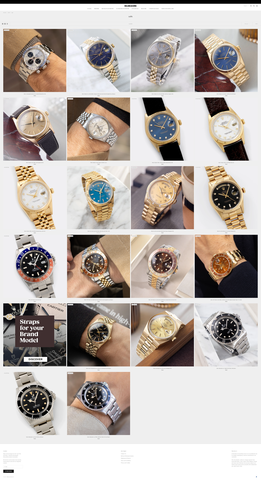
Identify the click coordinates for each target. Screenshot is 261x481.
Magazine (143, 8)
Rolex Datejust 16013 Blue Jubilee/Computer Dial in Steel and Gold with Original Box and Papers (98, 93)
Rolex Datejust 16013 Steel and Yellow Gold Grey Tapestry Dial (162, 93)
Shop (9, 12)
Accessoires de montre (122, 8)
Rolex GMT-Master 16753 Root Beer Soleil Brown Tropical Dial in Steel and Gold (162, 299)
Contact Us (123, 453)
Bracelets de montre (108, 8)
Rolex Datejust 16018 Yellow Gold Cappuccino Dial (34, 162)
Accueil (89, 8)
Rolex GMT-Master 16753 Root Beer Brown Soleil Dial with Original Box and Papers (98, 299)
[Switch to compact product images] (7, 24)
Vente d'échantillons (167, 8)
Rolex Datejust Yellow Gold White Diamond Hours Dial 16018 (34, 231)
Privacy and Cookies (125, 462)
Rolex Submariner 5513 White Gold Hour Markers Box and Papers (98, 436)
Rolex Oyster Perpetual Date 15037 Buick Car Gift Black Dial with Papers (98, 368)
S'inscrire (8, 471)
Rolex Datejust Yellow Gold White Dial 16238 (226, 162)
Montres (96, 8)
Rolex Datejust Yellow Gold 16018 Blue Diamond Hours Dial (162, 162)
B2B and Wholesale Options (127, 456)
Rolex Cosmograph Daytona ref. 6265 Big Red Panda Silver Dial (35, 93)
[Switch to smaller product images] (5, 24)
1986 (12, 12)
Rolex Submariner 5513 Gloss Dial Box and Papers (34, 436)
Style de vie (135, 8)
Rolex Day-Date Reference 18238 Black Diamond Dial (226, 231)
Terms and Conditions (126, 460)
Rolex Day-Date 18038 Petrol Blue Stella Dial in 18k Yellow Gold (98, 231)
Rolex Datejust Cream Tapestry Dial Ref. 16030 (98, 162)
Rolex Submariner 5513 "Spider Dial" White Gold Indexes (226, 368)
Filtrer (257, 23)
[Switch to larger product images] (2, 24)
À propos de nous (154, 8)
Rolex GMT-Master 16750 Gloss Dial (35, 299)
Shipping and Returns (126, 458)
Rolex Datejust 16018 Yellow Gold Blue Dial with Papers (226, 93)
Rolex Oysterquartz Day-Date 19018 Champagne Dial (162, 368)
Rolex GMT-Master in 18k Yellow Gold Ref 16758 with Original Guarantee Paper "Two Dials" (226, 299)
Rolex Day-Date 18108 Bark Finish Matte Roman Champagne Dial (162, 231)
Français (245, 5)
